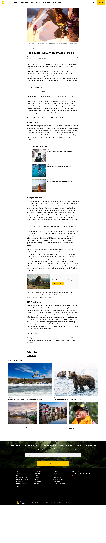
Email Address (28, 452)
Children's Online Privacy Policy (22, 479)
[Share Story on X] (71, 57)
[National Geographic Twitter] (78, 473)
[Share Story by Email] (74, 57)
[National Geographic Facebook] (75, 473)
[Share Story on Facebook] (67, 57)
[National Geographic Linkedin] (84, 473)
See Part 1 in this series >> (35, 87)
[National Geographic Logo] (20, 503)
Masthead (36, 493)
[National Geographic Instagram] (72, 473)
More (59, 2)
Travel (32, 2)
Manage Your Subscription (58, 479)
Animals (15, 2)
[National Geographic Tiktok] (86, 473)
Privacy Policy (18, 475)
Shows (54, 2)
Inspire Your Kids (37, 481)
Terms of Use (18, 473)
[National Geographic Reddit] (89, 473)
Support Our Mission (38, 491)
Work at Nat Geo (56, 481)
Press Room (36, 494)
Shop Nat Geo (37, 483)
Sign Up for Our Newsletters (59, 483)
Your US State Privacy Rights (21, 477)
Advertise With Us (38, 496)
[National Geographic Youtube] (81, 473)
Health (38, 2)
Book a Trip (36, 477)
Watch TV (36, 487)
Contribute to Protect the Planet (59, 485)
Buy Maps (36, 479)
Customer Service (56, 475)
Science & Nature (46, 2)
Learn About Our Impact (39, 489)
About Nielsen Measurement (21, 483)
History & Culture (24, 2)
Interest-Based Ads (19, 481)
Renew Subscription (57, 477)
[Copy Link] (78, 57)
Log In (94, 2)
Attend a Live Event (38, 475)
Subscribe (55, 473)
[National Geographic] (6, 2)
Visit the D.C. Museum (38, 485)
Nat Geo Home (37, 473)
